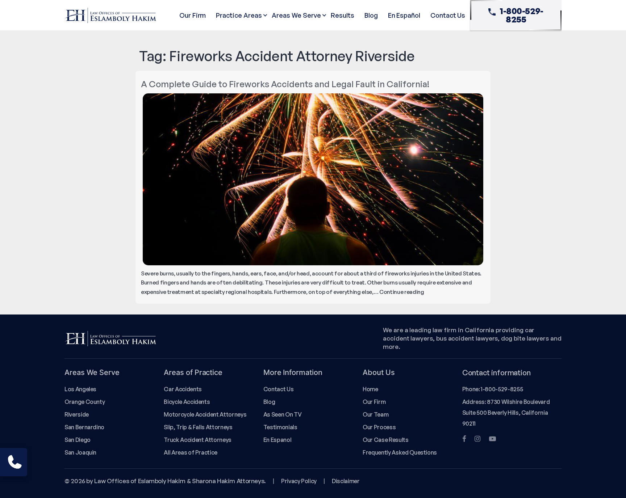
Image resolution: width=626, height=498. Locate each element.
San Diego (77, 439)
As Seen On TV (282, 414)
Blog (371, 15)
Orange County (84, 401)
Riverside (76, 414)
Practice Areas (239, 15)
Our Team (375, 414)
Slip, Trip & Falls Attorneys (198, 427)
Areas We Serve (296, 15)
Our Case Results (385, 439)
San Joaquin (80, 452)
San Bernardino (84, 427)
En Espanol (277, 439)
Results (342, 15)
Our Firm (192, 15)
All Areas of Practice (190, 452)
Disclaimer (345, 481)
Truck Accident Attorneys (197, 439)
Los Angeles (80, 389)
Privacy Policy (299, 481)
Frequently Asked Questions (400, 452)
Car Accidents (182, 389)
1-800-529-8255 (521, 15)
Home (370, 389)
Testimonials (280, 427)
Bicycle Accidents (187, 401)
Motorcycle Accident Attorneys (205, 414)
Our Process (379, 427)
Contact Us (447, 15)
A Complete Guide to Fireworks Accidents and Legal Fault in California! (285, 84)
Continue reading (401, 291)
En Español (404, 15)
